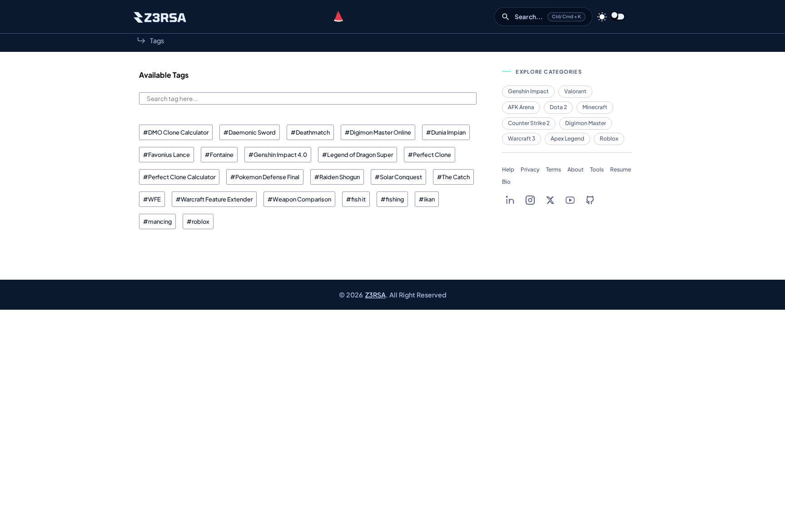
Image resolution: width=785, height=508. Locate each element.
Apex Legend (567, 138)
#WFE (152, 199)
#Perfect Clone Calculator (179, 177)
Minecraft (594, 107)
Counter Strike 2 (529, 123)
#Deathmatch (310, 132)
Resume (620, 169)
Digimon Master (585, 123)
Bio (506, 181)
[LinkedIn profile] (510, 200)
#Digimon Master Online (378, 132)
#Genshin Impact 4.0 (277, 154)
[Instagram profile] (530, 200)
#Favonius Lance (166, 154)
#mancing (157, 221)
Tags (157, 40)
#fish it (356, 199)
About (575, 169)
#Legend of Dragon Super (357, 154)
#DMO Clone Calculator (176, 132)
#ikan (427, 199)
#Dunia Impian (446, 132)
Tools (597, 169)
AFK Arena (521, 107)
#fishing (392, 199)
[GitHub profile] (590, 200)
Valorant (575, 91)
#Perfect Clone (429, 154)
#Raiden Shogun (337, 177)
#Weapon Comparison (299, 199)
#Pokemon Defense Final (264, 177)
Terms (553, 169)
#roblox (198, 221)
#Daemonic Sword (250, 132)
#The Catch (453, 177)
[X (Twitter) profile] (550, 200)
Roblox (609, 138)
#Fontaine (219, 154)
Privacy (530, 169)
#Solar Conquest (398, 177)
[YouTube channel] (570, 200)
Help (508, 169)
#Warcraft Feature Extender (214, 199)
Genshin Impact (528, 91)
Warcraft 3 (521, 138)
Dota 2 (558, 107)
